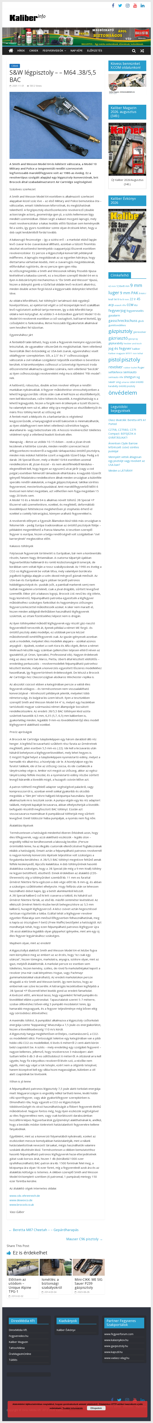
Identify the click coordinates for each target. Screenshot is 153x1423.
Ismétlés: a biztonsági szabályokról (52, 1283)
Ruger (141, 367)
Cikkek (33, 50)
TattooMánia (17, 1348)
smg (118, 382)
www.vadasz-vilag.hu (116, 1358)
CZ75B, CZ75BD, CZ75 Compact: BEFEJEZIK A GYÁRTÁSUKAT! (122, 433)
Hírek (21, 50)
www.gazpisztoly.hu (116, 1346)
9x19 (116, 299)
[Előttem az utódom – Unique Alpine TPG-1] (23, 1261)
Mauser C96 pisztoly (84, 1239)
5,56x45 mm (123, 286)
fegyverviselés (135, 311)
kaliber (136, 348)
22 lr (133, 299)
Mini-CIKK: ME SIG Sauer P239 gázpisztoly (88, 1283)
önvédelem (122, 392)
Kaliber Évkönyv (66, 1330)
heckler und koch (133, 343)
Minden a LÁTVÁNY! (120, 470)
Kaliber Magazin (18, 1342)
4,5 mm (112, 286)
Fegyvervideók (53, 50)
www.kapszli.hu (113, 1352)
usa (132, 382)
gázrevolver (139, 332)
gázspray (133, 338)
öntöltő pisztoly (127, 386)
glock (141, 321)
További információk (73, 1408)
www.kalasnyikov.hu (116, 1340)
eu (136, 305)
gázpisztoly (120, 331)
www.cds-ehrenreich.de (25, 1195)
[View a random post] (142, 51)
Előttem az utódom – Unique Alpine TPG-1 (20, 1285)
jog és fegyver (120, 348)
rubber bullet (130, 367)
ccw (130, 304)
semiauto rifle (115, 377)
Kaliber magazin (116, 353)
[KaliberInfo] (11, 51)
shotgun (130, 377)
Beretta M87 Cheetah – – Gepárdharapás (44, 1230)
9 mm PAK (129, 292)
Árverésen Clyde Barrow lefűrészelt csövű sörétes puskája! (123, 447)
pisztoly (130, 359)
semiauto (130, 372)
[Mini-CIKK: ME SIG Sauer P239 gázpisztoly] (89, 1261)
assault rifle (120, 305)
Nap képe (77, 50)
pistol (114, 359)
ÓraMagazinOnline (20, 1354)
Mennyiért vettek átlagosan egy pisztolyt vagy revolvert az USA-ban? (126, 461)
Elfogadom (96, 1408)
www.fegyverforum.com (118, 1334)
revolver (115, 366)
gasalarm (114, 315)
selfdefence (115, 372)
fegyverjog (117, 310)
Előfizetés (94, 50)
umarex (125, 382)
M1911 (129, 353)
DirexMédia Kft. (18, 1330)
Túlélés (13, 1360)
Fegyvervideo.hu (18, 1336)
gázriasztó (118, 338)
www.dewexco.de (21, 1200)
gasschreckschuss (122, 320)
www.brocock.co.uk (22, 1204)
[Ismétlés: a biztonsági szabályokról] (56, 1261)
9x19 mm (124, 299)
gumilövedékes (117, 325)
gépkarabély (115, 343)
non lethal (138, 353)
